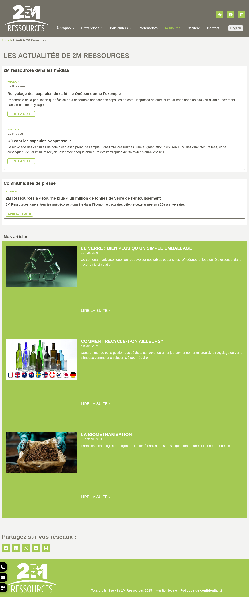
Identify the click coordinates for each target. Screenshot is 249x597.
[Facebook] (230, 14)
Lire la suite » (96, 310)
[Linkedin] (241, 14)
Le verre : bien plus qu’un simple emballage (136, 248)
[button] (6, 548)
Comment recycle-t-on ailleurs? (122, 341)
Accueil (6, 40)
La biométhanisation (106, 434)
